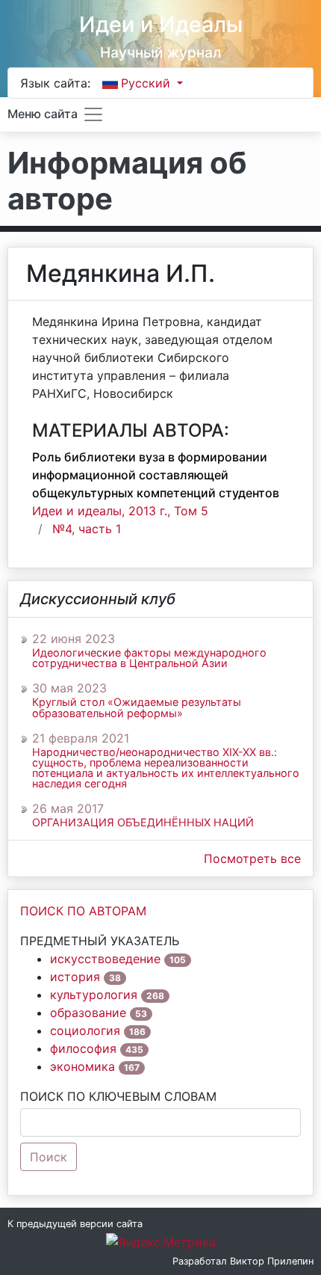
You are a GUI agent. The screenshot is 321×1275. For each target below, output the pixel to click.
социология (85, 1030)
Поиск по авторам (83, 910)
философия (83, 1048)
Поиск (48, 1156)
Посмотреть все (252, 858)
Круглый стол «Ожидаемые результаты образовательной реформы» (136, 707)
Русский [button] (147, 83)
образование (88, 1012)
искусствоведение (105, 958)
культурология (93, 994)
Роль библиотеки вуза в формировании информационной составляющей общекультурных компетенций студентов (155, 474)
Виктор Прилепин (272, 1261)
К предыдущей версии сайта (75, 1223)
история (75, 976)
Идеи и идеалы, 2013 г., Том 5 (120, 510)
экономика (82, 1066)
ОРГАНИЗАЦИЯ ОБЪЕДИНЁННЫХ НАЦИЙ (143, 822)
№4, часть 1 (86, 528)
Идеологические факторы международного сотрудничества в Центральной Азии (149, 658)
